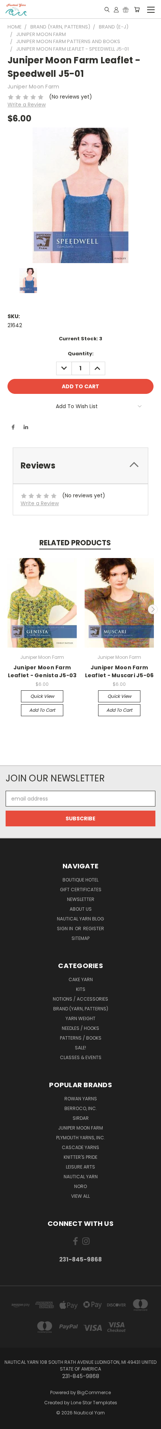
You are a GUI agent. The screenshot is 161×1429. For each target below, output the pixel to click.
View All (80, 1196)
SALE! (80, 1047)
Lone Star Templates (94, 1402)
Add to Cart (42, 710)
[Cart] (137, 9)
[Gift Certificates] (126, 9)
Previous (8, 609)
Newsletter (80, 899)
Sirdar (81, 1118)
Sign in (65, 928)
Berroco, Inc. (80, 1108)
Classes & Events (80, 1057)
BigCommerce (94, 1392)
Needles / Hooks (80, 1028)
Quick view (42, 696)
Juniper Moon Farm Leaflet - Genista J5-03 (42, 671)
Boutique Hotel (80, 880)
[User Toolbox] (116, 9)
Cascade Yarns (80, 1147)
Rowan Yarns (80, 1098)
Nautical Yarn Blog (80, 919)
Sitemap (80, 938)
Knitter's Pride (80, 1157)
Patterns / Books (80, 1038)
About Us (81, 909)
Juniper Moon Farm (80, 1128)
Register (93, 928)
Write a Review (26, 104)
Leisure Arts (80, 1167)
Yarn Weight (80, 1018)
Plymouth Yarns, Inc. (80, 1137)
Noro (80, 1186)
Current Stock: (80, 338)
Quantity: (81, 353)
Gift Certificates (80, 889)
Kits (80, 989)
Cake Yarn (81, 979)
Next (153, 609)
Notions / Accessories (80, 999)
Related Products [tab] (75, 543)
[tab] (80, 465)
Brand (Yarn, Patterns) (80, 1009)
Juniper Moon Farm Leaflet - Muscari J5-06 (119, 671)
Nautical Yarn (81, 1176)
